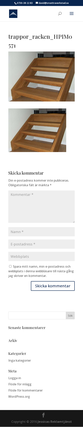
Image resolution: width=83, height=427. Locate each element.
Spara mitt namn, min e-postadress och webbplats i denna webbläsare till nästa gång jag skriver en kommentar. (41, 271)
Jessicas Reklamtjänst (55, 421)
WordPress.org (19, 396)
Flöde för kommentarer (25, 390)
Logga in (14, 378)
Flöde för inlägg (19, 384)
